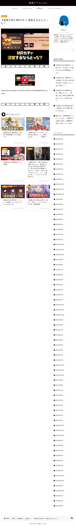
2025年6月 (59, 154)
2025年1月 (59, 179)
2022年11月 (60, 310)
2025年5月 (59, 159)
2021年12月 (60, 365)
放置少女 (4, 16)
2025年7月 (59, 149)
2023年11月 (60, 249)
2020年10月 (60, 435)
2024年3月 (59, 229)
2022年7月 (59, 330)
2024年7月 (59, 209)
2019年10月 (60, 480)
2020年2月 (59, 470)
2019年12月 (60, 475)
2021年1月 (59, 420)
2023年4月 (59, 284)
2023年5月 (59, 280)
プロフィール (27, 8)
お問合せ (40, 8)
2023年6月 (59, 274)
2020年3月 (59, 465)
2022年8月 (59, 325)
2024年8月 (59, 204)
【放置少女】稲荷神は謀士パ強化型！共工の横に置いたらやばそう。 (65, 108)
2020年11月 (60, 430)
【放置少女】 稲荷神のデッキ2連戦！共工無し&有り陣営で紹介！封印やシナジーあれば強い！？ (65, 81)
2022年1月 (59, 360)
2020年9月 (59, 440)
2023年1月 (59, 300)
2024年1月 (59, 239)
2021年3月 (59, 410)
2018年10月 (60, 490)
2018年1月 (59, 501)
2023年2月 (59, 295)
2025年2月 (59, 174)
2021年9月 (59, 380)
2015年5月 (59, 506)
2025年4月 (59, 164)
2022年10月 (60, 315)
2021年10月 (60, 375)
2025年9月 (59, 139)
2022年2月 (59, 355)
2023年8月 (59, 264)
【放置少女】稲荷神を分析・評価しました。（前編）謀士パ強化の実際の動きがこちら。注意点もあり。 (65, 95)
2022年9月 (59, 320)
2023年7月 (59, 269)
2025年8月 (59, 144)
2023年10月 (60, 254)
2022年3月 (59, 350)
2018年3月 (59, 496)
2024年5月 (59, 219)
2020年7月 (59, 450)
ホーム (14, 8)
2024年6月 (59, 214)
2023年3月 (59, 290)
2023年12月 (60, 244)
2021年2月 (59, 415)
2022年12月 (60, 305)
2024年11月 (60, 189)
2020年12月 (60, 425)
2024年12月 (60, 184)
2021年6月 (59, 395)
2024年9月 (59, 199)
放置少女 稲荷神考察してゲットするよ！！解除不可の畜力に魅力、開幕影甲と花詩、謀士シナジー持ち (65, 119)
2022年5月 (59, 340)
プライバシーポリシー (56, 8)
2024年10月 (60, 194)
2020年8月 (59, 445)
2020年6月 (59, 455)
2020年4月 (59, 460)
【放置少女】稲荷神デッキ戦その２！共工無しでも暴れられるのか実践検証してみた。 (65, 69)
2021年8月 (59, 385)
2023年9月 (59, 259)
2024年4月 (59, 224)
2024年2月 (59, 234)
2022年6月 (59, 335)
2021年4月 (59, 405)
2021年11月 (60, 370)
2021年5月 (59, 400)
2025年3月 (59, 169)
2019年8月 (59, 485)
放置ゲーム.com (38, 2)
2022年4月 (59, 345)
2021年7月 (59, 390)
